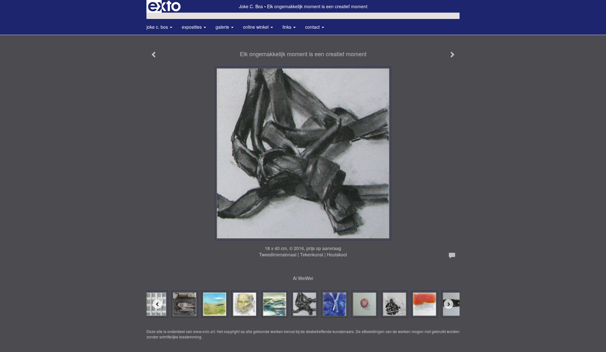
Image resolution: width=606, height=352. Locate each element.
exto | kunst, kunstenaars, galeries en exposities (164, 6)
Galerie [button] (223, 27)
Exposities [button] (192, 27)
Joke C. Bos (251, 6)
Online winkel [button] (256, 27)
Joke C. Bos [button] (157, 27)
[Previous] (157, 304)
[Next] (448, 304)
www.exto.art (204, 331)
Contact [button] (313, 27)
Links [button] (287, 27)
